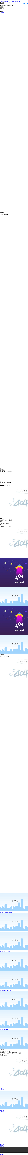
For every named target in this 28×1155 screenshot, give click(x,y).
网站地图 (2, 1154)
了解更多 (2, 12)
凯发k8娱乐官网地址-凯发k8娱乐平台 (10, 1)
